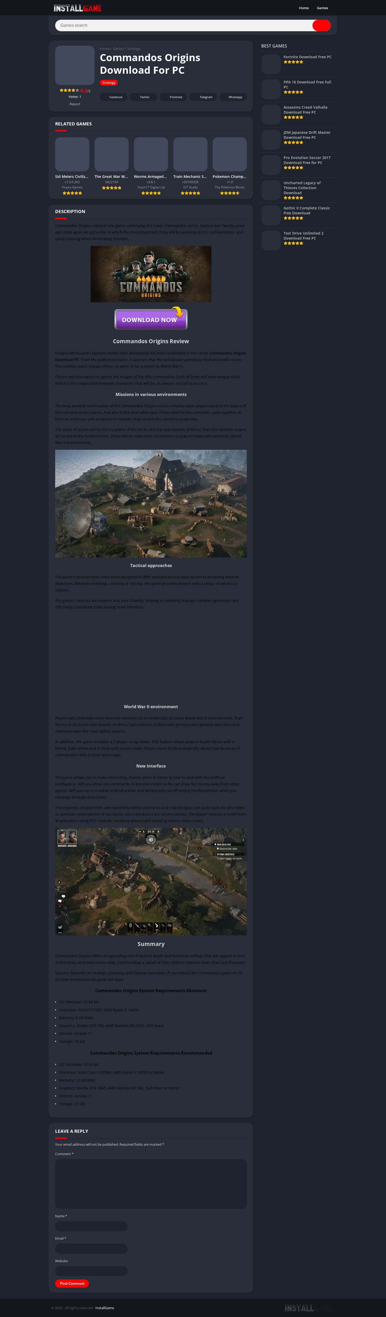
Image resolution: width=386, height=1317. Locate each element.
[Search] (321, 25)
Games (322, 8)
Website (61, 1260)
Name (61, 1216)
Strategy (133, 48)
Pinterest (176, 97)
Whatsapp (235, 97)
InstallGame (104, 1307)
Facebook (116, 97)
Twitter (145, 97)
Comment (64, 1153)
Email (60, 1238)
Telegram (206, 97)
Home (304, 8)
